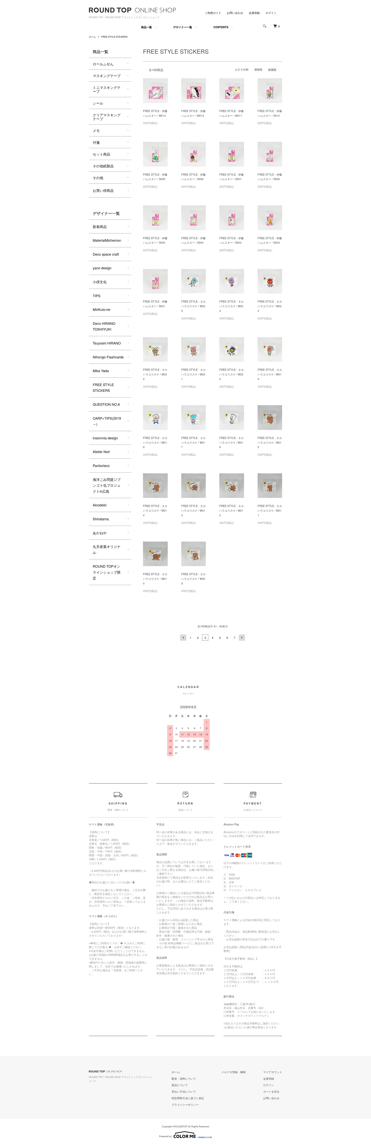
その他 (98, 177)
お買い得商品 (103, 190)
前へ (183, 638)
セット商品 (101, 154)
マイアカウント (272, 1072)
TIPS (96, 295)
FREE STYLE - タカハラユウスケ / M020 (231, 374)
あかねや (100, 532)
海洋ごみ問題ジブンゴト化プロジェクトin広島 (107, 485)
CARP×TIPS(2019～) (107, 421)
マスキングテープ (107, 75)
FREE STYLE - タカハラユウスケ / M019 (270, 374)
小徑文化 (100, 281)
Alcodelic (100, 504)
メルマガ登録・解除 (233, 1072)
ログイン (270, 13)
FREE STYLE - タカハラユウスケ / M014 (155, 510)
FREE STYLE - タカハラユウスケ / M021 (193, 374)
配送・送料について (184, 1078)
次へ (242, 638)
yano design (102, 267)
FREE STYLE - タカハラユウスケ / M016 (231, 442)
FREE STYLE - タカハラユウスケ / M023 (270, 306)
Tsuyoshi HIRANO (107, 342)
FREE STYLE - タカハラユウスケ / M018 (155, 442)
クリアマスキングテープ (107, 116)
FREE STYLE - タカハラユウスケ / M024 (231, 306)
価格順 (258, 69)
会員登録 (254, 13)
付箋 (96, 142)
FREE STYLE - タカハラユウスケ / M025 (193, 306)
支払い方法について (184, 1091)
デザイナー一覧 (182, 27)
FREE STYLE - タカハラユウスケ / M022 (155, 374)
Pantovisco (101, 465)
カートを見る (271, 1091)
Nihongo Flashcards (108, 356)
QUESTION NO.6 (106, 404)
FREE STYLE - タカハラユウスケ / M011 (270, 510)
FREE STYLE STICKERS (114, 36)
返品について (180, 1085)
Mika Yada (101, 370)
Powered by (165, 1136)
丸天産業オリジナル (107, 549)
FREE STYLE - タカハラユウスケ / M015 (270, 442)
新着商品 (100, 226)
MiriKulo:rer (102, 309)
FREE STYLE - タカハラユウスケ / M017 (193, 442)
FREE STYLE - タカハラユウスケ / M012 (231, 510)
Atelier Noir (101, 451)
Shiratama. (101, 518)
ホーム (92, 36)
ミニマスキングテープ (107, 89)
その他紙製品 (103, 165)
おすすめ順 (241, 69)
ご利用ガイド (213, 13)
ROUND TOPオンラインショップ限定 (107, 572)
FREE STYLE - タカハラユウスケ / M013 (193, 510)
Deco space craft (106, 254)
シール (98, 102)
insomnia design (105, 437)
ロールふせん (103, 63)
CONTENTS (220, 27)
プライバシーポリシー (185, 1105)
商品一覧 (146, 27)
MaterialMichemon (107, 240)
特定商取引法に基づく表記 (188, 1098)
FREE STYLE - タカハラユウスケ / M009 (193, 578)
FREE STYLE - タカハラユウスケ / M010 (155, 578)
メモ (96, 130)
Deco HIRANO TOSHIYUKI (104, 326)
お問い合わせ (235, 13)
